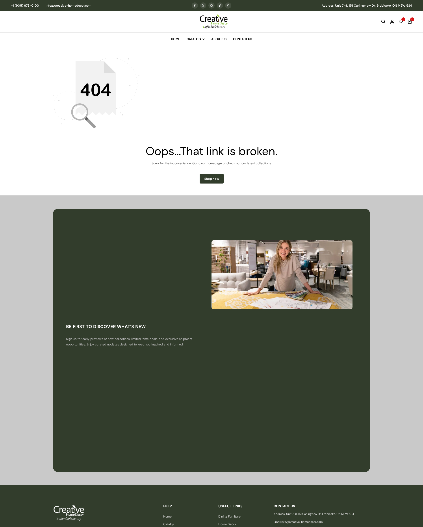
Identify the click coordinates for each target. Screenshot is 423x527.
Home (175, 39)
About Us (218, 39)
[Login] (392, 21)
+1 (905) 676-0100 (25, 5)
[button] (401, 21)
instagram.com (211, 5)
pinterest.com (228, 5)
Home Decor (227, 524)
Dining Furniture (229, 516)
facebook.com (195, 5)
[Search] (383, 21)
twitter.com (203, 5)
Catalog (194, 39)
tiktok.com (220, 5)
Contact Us (242, 39)
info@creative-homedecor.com (68, 5)
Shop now (211, 179)
